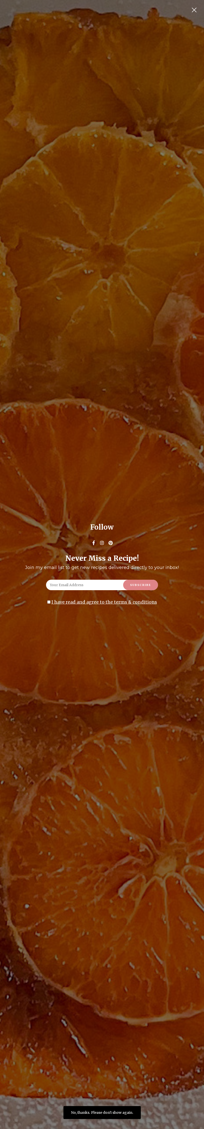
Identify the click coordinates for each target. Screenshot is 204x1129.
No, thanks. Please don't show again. (102, 1112)
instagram (102, 543)
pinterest (110, 543)
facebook (93, 543)
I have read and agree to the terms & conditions (104, 602)
